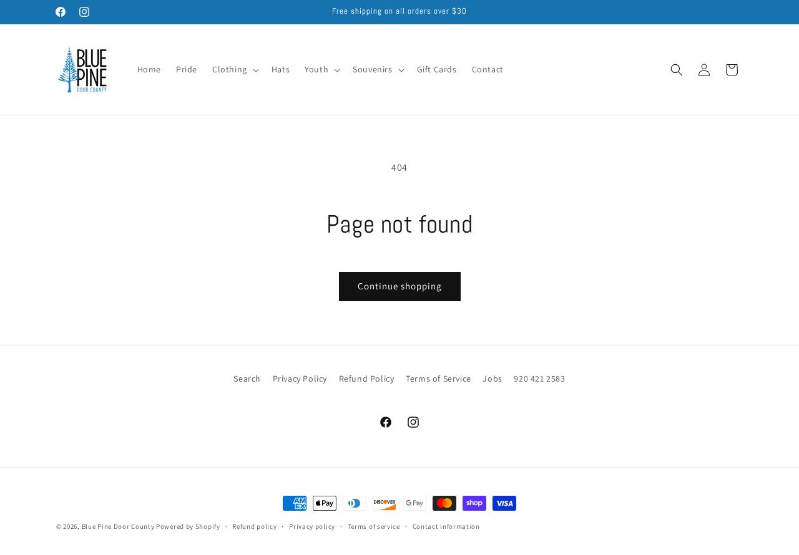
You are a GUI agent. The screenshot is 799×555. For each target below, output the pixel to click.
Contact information (446, 526)
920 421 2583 (539, 378)
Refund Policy (367, 378)
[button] (234, 69)
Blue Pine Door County (118, 526)
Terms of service (374, 526)
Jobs (492, 378)
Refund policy (254, 526)
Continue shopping (400, 286)
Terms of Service (438, 378)
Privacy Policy (300, 378)
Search (247, 378)
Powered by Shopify (188, 526)
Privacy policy (312, 526)
